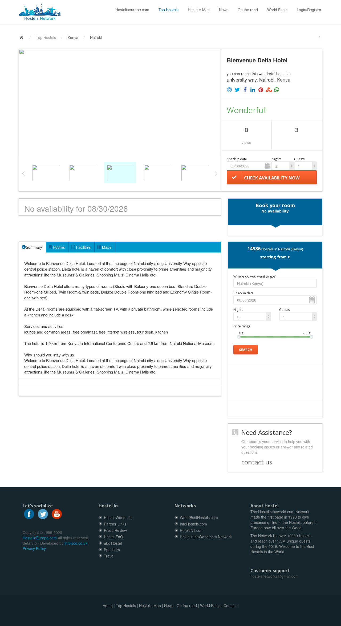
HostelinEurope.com (40, 537)
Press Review (115, 530)
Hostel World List (118, 517)
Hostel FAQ (113, 536)
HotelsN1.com (192, 530)
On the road (248, 9)
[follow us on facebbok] (29, 513)
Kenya (73, 37)
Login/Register (309, 9)
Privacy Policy (34, 548)
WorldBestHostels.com (199, 517)
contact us (256, 462)
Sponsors (112, 549)
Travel (109, 556)
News (223, 9)
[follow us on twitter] (43, 513)
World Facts (277, 9)
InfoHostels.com (193, 524)
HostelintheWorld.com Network (206, 536)
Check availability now (271, 178)
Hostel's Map (199, 9)
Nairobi (96, 37)
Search (245, 349)
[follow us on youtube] (57, 513)
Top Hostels (168, 9)
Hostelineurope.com (132, 9)
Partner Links (115, 524)
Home (108, 605)
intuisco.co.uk (75, 543)
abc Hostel (113, 543)
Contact (230, 605)
